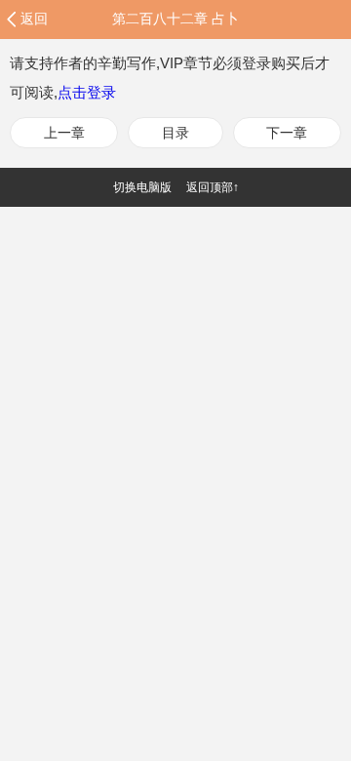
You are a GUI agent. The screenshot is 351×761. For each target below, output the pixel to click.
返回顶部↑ (212, 187)
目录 (175, 132)
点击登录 (87, 92)
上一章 (64, 132)
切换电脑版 (142, 187)
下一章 (286, 132)
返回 (34, 18)
